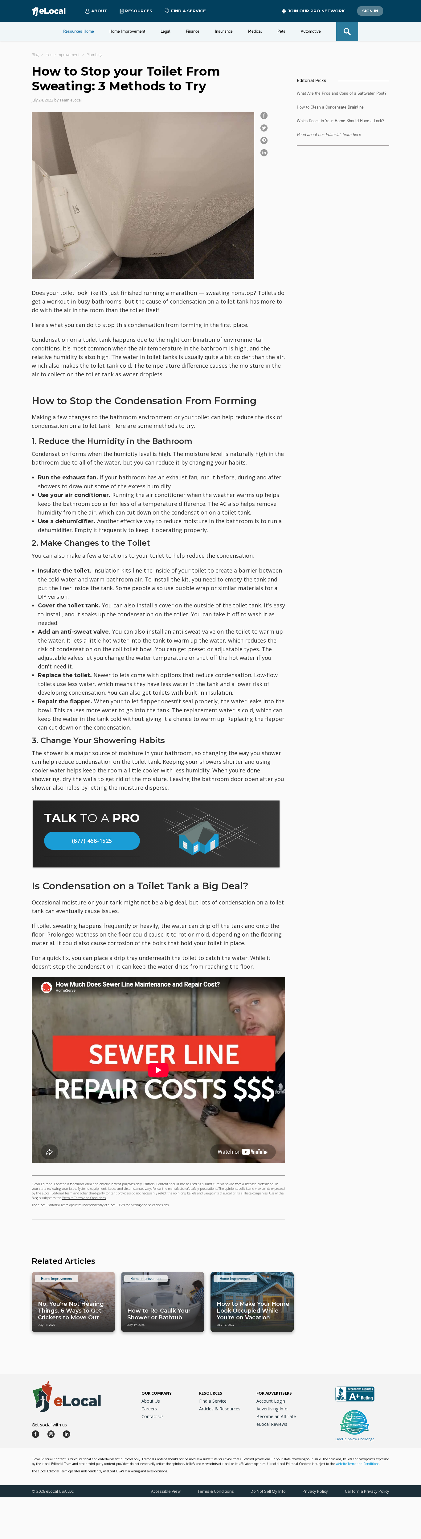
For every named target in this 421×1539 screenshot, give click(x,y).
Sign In (370, 10)
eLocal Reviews (271, 1424)
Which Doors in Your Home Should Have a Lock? (340, 121)
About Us (150, 1401)
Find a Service (188, 10)
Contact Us (152, 1416)
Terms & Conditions (216, 1491)
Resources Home (78, 31)
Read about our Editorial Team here (329, 135)
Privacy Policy (315, 1491)
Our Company (156, 1393)
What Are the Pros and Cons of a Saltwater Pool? (341, 93)
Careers (149, 1409)
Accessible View (166, 1491)
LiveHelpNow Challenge (354, 1439)
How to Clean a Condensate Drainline (330, 107)
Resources (210, 1393)
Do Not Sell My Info (268, 1491)
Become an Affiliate (276, 1416)
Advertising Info (272, 1409)
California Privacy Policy (367, 1491)
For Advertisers (274, 1393)
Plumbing (94, 54)
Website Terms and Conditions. (84, 1198)
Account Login (270, 1401)
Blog (35, 54)
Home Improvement (63, 54)
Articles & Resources (219, 1409)
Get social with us (49, 1425)
